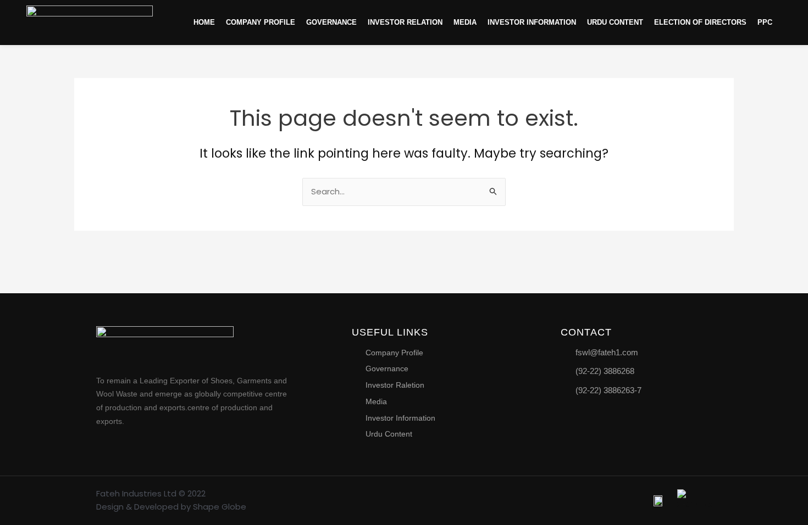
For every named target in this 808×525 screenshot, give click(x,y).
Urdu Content (615, 22)
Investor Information (532, 22)
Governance (331, 22)
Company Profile (260, 22)
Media (465, 22)
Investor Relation (405, 22)
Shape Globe (219, 506)
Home (204, 22)
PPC (764, 22)
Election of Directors (700, 22)
